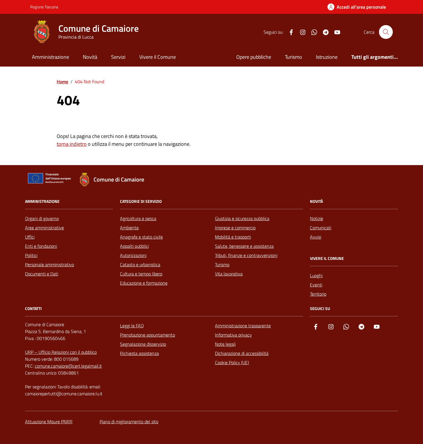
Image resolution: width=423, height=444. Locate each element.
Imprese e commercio (235, 227)
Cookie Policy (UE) (232, 362)
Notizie (316, 218)
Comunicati (320, 227)
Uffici (30, 236)
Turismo (293, 57)
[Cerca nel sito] (386, 32)
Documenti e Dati (41, 273)
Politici (31, 255)
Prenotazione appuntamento (147, 334)
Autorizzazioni (133, 255)
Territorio (318, 293)
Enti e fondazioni (41, 246)
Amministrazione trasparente (243, 325)
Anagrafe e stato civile (141, 236)
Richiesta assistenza (139, 353)
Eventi (316, 284)
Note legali (225, 344)
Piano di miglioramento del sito (129, 421)
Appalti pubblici (134, 246)
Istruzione (327, 57)
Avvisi (315, 236)
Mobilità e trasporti (233, 236)
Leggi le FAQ (132, 325)
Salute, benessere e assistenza (244, 246)
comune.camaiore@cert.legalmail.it (68, 365)
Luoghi (316, 275)
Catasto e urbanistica (140, 264)
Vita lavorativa (229, 273)
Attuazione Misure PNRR (49, 421)
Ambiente (129, 227)
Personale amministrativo (49, 264)
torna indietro (72, 144)
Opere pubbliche (253, 57)
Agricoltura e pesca (138, 218)
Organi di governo (42, 218)
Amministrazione (50, 57)
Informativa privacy (233, 334)
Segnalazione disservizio (143, 344)
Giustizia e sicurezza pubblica (242, 218)
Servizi (118, 57)
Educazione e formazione (143, 282)
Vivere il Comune (157, 57)
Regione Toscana (44, 7)
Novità (90, 57)
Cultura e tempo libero (141, 273)
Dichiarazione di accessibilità (241, 353)
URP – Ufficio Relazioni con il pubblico (61, 352)
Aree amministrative (44, 227)
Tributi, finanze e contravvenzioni (246, 255)
